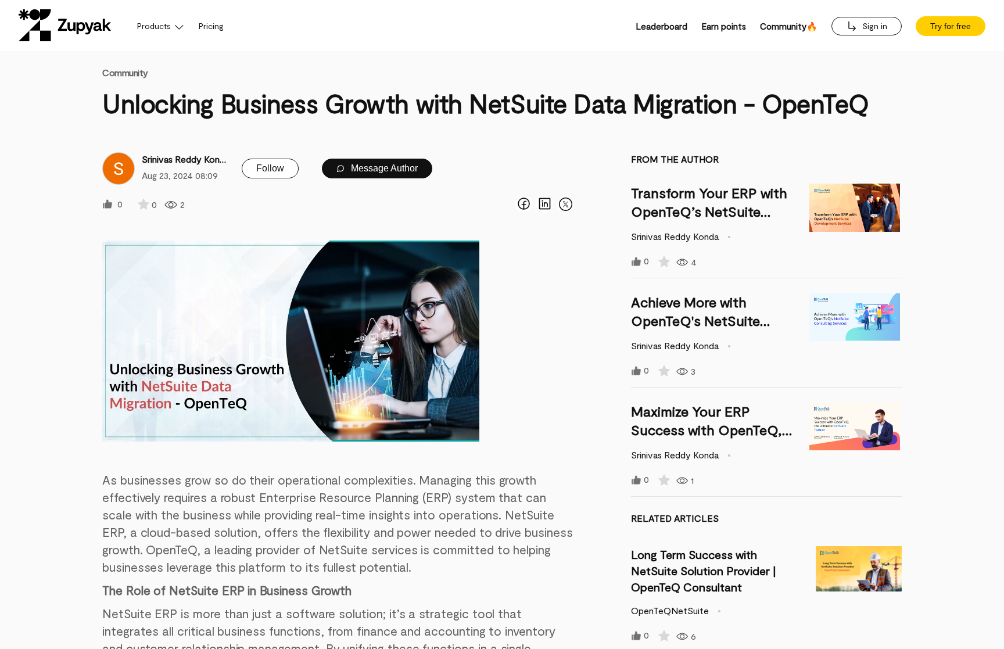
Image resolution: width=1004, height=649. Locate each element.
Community (125, 72)
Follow (270, 168)
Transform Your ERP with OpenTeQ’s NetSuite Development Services (709, 211)
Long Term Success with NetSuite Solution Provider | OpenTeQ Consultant (703, 570)
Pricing (211, 26)
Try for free (950, 26)
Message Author (383, 168)
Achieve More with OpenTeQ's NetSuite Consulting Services (695, 320)
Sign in (873, 26)
